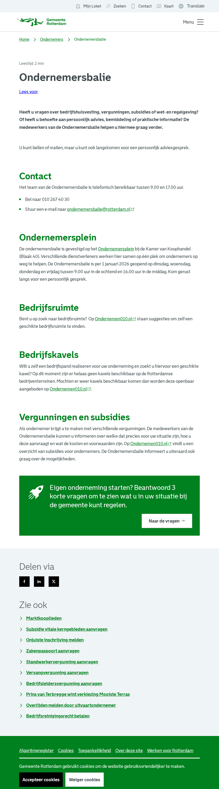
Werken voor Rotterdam (170, 750)
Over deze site (129, 750)
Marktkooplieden (43, 618)
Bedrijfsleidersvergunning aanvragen (64, 683)
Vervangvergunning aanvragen (57, 672)
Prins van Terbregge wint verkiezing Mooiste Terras (78, 694)
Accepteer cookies (41, 779)
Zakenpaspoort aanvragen (52, 650)
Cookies (66, 750)
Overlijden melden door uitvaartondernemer (71, 705)
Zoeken (120, 6)
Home (24, 39)
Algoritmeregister (36, 750)
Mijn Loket (88, 6)
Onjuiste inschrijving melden (55, 639)
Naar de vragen (164, 521)
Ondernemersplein (116, 248)
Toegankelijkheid (94, 750)
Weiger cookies (84, 779)
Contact (145, 6)
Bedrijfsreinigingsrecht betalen (57, 715)
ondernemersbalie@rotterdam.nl (101, 209)
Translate (192, 7)
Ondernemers (51, 39)
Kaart (165, 6)
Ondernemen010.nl (115, 318)
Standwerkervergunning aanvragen (62, 661)
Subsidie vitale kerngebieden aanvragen (66, 629)
